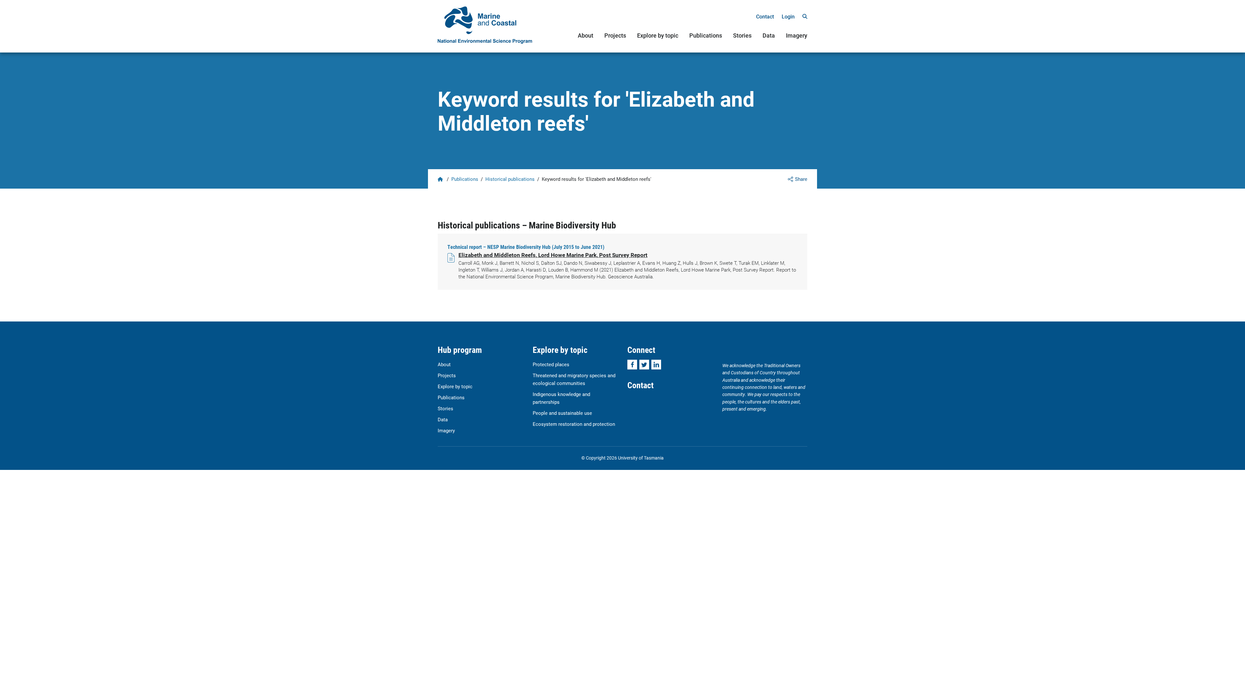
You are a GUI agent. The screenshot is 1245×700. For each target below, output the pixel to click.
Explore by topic (657, 35)
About (585, 35)
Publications (705, 35)
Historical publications (510, 179)
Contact (765, 16)
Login (788, 16)
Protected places (551, 364)
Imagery (796, 35)
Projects (615, 35)
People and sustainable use (562, 413)
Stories (742, 35)
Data (769, 35)
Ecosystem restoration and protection (574, 424)
